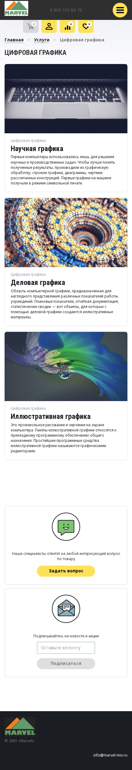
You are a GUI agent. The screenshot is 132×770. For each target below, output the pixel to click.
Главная (14, 40)
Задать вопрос (66, 571)
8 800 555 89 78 (66, 10)
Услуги (41, 40)
